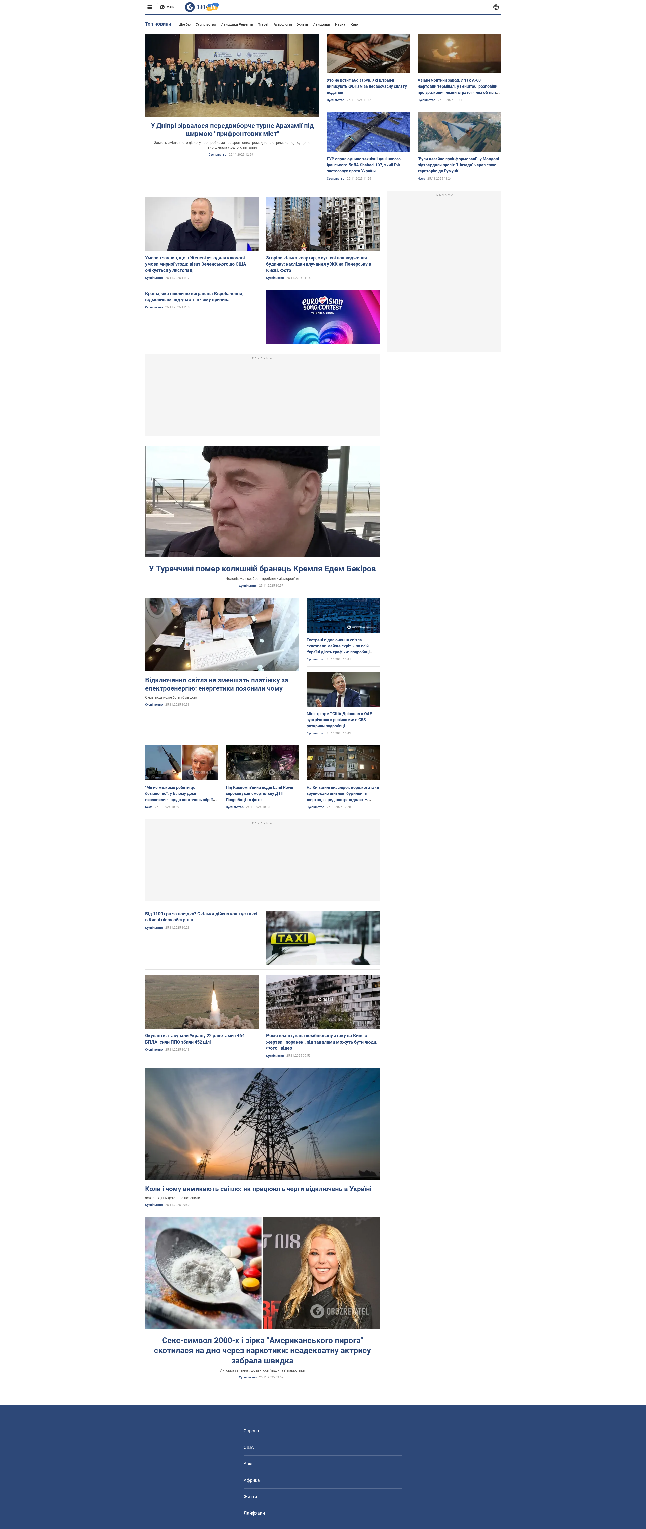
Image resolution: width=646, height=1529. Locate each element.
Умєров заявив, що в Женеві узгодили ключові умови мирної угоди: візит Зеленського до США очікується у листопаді (195, 264)
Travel (263, 24)
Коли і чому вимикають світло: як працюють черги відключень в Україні (258, 1189)
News (421, 178)
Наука (340, 24)
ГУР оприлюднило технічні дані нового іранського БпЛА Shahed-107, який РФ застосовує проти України (364, 165)
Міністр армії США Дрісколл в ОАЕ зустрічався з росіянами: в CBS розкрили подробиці (339, 719)
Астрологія (283, 24)
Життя (302, 24)
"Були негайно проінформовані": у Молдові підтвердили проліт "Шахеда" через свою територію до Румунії (458, 165)
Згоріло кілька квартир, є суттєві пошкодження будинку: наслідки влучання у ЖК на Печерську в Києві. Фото (318, 264)
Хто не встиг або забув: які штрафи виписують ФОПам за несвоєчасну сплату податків (367, 86)
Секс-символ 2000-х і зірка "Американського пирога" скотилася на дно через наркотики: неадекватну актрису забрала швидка (262, 1350)
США (249, 1447)
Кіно (354, 24)
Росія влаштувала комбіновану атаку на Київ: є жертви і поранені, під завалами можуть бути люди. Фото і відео (322, 1042)
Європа (251, 1430)
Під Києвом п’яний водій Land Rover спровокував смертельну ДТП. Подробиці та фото (260, 793)
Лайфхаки (321, 24)
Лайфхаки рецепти (237, 24)
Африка (252, 1480)
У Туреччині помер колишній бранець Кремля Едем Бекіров (262, 568)
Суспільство (206, 24)
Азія (248, 1463)
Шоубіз (185, 24)
